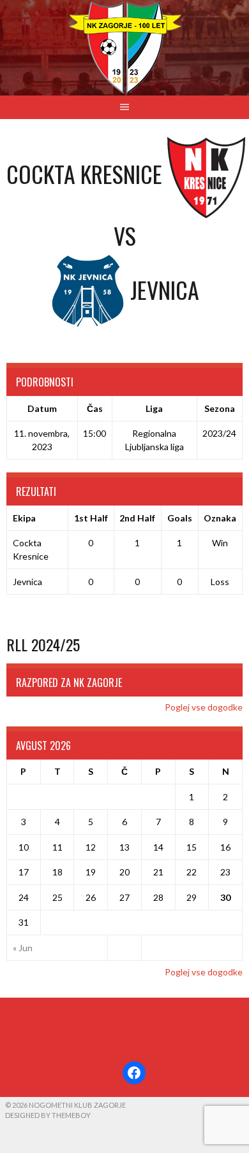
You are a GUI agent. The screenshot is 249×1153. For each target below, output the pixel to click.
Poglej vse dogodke (204, 707)
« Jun (23, 947)
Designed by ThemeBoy (48, 1115)
